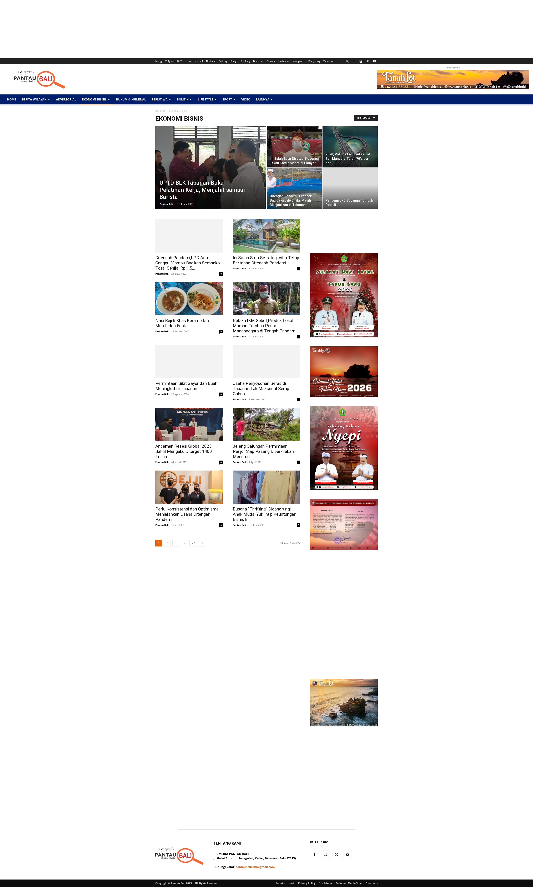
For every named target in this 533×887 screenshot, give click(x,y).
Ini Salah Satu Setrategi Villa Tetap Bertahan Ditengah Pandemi (266, 260)
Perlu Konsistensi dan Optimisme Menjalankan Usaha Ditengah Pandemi (187, 514)
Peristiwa (160, 99)
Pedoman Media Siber (349, 883)
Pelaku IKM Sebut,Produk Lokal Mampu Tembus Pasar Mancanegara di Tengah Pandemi (264, 325)
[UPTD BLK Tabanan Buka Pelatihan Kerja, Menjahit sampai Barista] (210, 174)
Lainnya (262, 99)
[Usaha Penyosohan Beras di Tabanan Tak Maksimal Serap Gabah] (266, 361)
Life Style (205, 99)
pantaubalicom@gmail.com (255, 867)
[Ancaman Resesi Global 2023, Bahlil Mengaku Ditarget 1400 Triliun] (189, 424)
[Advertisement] (125, 29)
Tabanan (328, 61)
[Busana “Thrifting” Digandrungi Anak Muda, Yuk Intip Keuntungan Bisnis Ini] (266, 487)
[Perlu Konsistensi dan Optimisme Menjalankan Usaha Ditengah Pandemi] (189, 487)
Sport (227, 99)
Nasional (210, 61)
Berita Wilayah (34, 99)
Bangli (233, 61)
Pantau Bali (166, 204)
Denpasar (258, 61)
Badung (223, 61)
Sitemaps (372, 883)
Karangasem (298, 61)
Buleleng (245, 61)
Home (11, 99)
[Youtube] (374, 61)
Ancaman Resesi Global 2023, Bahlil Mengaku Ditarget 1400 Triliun (184, 451)
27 (193, 543)
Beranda (160, 111)
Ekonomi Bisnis (94, 99)
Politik (182, 99)
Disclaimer (325, 883)
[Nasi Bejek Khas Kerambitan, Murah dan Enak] (189, 298)
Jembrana (283, 61)
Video (245, 99)
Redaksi (280, 883)
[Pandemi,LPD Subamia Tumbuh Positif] (350, 188)
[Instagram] (361, 61)
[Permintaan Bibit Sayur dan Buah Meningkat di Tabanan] (189, 361)
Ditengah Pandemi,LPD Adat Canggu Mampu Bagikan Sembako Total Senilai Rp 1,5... (187, 263)
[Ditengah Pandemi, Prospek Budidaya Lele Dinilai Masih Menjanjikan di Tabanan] (294, 188)
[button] (348, 61)
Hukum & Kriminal (131, 99)
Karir (292, 883)
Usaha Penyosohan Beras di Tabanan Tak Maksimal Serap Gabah (261, 388)
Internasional (196, 61)
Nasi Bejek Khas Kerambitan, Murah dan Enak (182, 323)
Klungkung (314, 61)
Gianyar (271, 61)
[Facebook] (354, 61)
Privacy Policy (306, 883)
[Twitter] (368, 61)
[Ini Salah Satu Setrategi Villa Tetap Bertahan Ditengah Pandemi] (266, 236)
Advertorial (66, 99)
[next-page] (202, 543)
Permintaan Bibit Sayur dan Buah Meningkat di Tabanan (186, 386)
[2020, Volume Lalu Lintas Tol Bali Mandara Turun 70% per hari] (350, 146)
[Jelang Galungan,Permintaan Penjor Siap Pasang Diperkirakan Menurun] (266, 424)
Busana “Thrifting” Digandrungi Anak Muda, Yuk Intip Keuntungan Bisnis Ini (264, 514)
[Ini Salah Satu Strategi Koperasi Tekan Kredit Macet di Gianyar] (294, 146)
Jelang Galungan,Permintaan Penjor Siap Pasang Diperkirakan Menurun (263, 451)
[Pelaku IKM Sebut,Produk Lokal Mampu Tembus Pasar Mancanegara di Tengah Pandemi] (266, 298)
